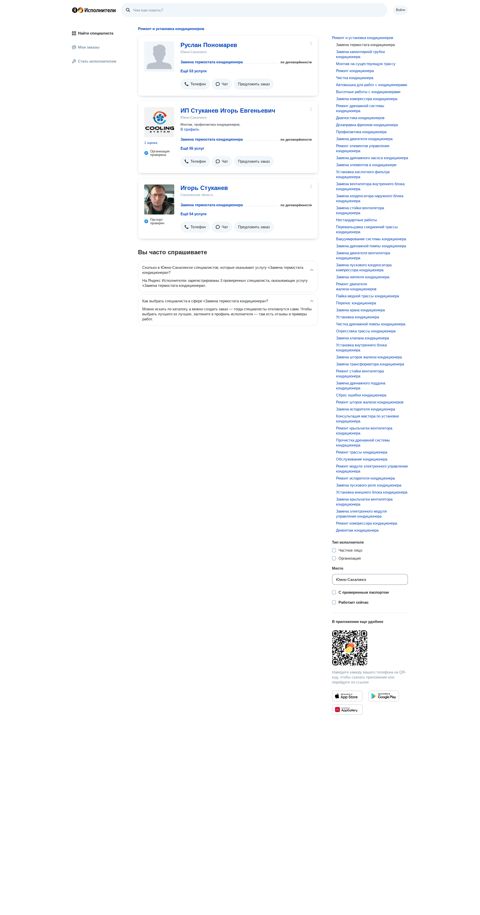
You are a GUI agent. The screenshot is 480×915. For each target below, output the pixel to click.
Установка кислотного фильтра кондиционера (363, 174)
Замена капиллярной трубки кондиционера (360, 54)
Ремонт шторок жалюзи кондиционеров (370, 402)
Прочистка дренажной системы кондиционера (363, 442)
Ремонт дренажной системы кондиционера (360, 108)
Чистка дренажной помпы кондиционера (370, 324)
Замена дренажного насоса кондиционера (372, 158)
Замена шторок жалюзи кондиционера (369, 357)
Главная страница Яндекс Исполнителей (94, 10)
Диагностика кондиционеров (360, 118)
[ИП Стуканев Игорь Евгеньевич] (159, 122)
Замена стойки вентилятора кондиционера (360, 210)
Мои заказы (89, 47)
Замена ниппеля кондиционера (362, 277)
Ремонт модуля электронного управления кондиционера (372, 468)
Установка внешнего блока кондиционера (371, 492)
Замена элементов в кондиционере (366, 165)
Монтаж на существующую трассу (366, 64)
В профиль (189, 129)
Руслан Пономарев (208, 45)
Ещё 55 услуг (192, 148)
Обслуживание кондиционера (361, 459)
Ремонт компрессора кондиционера (366, 523)
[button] (195, 84)
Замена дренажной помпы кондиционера (371, 246)
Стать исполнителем (97, 61)
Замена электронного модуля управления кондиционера (361, 513)
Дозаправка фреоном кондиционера (367, 125)
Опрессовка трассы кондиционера (366, 331)
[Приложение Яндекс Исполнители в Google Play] (383, 696)
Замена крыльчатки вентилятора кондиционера (364, 501)
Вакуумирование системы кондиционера (371, 239)
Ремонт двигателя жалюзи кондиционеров (356, 286)
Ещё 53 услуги (193, 71)
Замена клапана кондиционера (362, 338)
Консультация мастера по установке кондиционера (367, 418)
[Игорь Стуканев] (159, 199)
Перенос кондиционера (356, 303)
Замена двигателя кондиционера (364, 139)
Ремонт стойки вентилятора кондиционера (360, 373)
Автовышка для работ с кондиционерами (371, 85)
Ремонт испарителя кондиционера (365, 478)
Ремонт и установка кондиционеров (362, 38)
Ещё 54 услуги (193, 214)
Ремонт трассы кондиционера (361, 452)
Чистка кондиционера (354, 78)
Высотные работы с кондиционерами (368, 92)
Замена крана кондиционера (360, 310)
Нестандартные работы (356, 220)
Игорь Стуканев (204, 187)
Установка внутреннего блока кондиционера (361, 347)
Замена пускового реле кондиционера (368, 485)
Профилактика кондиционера (361, 132)
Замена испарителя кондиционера (365, 409)
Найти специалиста (95, 33)
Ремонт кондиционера (355, 71)
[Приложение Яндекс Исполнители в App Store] (347, 696)
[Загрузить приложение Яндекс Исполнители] (370, 648)
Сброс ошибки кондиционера (361, 395)
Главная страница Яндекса (75, 10)
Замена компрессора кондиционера (366, 99)
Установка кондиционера (357, 317)
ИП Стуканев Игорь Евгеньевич (227, 110)
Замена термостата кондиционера (211, 62)
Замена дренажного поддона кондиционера (360, 385)
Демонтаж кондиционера (357, 530)
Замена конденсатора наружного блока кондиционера (369, 198)
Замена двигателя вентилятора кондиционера (363, 255)
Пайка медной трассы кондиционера (367, 296)
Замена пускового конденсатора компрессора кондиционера (364, 267)
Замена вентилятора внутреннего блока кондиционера (370, 186)
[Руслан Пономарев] (159, 57)
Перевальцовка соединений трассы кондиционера (367, 229)
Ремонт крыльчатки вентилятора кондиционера (364, 430)
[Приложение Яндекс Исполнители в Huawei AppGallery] (347, 709)
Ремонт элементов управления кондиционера (362, 148)
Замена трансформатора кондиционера (370, 364)
